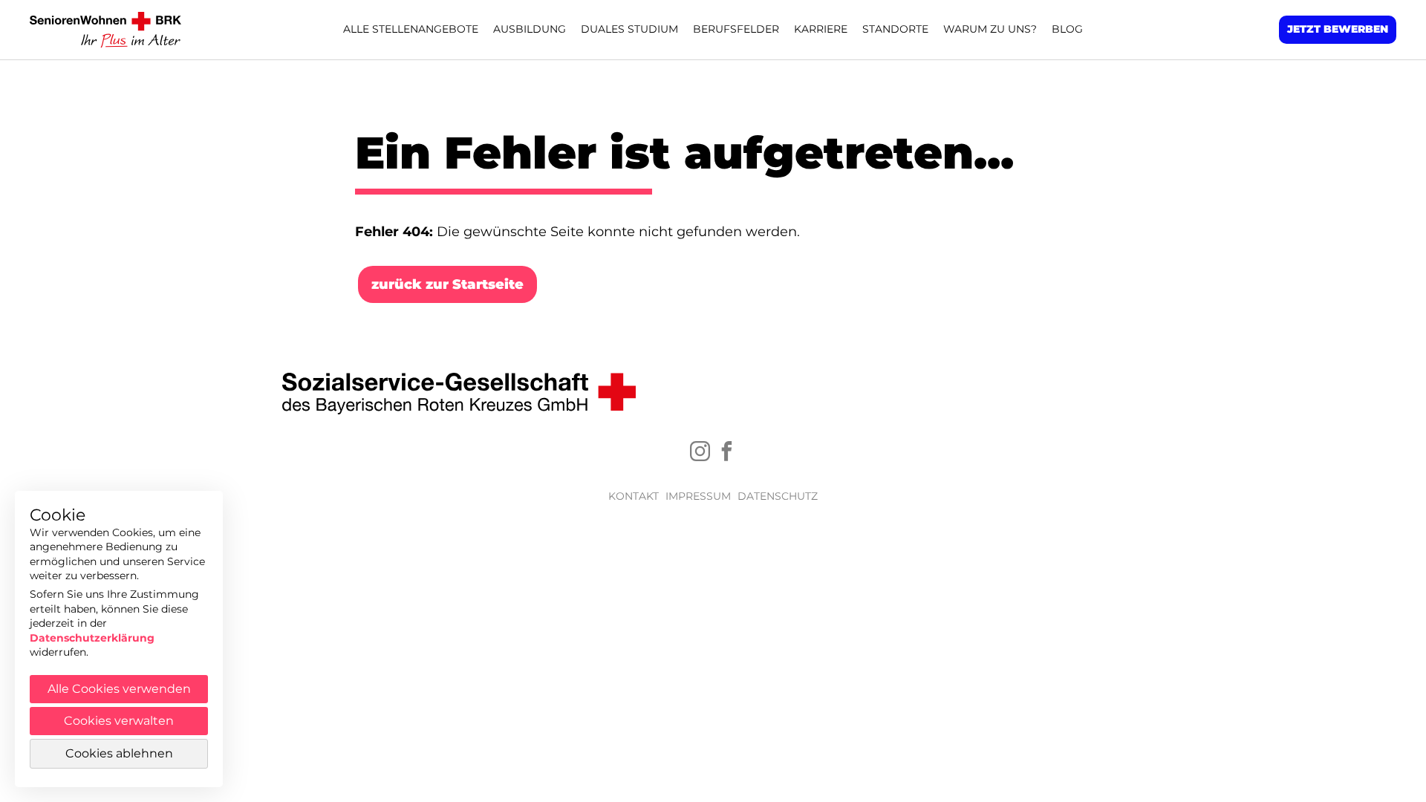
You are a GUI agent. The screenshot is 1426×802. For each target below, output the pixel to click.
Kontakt (633, 496)
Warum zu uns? (990, 29)
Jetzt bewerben (1337, 29)
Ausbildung (529, 29)
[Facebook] (727, 451)
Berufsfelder (736, 29)
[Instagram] (700, 451)
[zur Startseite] (108, 30)
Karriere (820, 29)
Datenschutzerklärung (92, 638)
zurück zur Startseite (447, 284)
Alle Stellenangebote (410, 29)
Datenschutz (778, 496)
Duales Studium (629, 29)
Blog (1067, 29)
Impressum (698, 496)
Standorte (895, 29)
